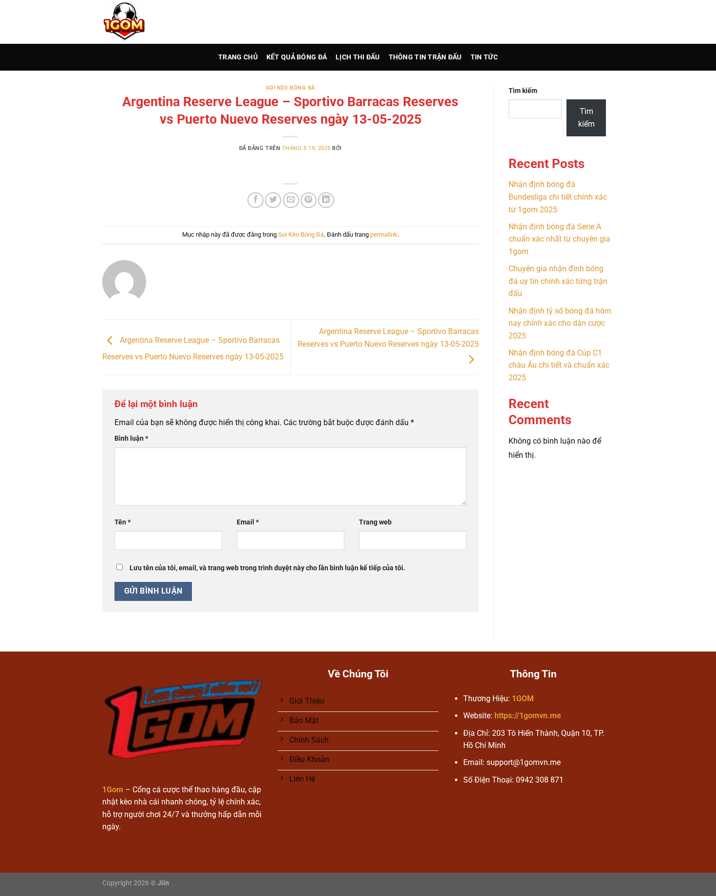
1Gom (112, 789)
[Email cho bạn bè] (291, 200)
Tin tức (484, 57)
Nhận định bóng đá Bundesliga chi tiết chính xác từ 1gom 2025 (558, 197)
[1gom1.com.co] (147, 22)
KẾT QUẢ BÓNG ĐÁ (296, 57)
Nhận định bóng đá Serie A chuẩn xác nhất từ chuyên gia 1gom (559, 239)
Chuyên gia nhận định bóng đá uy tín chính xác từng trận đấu (558, 281)
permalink (383, 234)
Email (248, 522)
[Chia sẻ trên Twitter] (273, 200)
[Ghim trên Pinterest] (309, 200)
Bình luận (131, 438)
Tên (122, 522)
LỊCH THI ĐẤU (357, 57)
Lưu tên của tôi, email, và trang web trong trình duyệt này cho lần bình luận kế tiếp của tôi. (267, 568)
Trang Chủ (238, 57)
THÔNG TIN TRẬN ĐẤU (425, 57)
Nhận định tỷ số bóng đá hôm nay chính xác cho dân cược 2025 (560, 323)
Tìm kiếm (523, 91)
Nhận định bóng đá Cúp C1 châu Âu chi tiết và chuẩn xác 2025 (559, 365)
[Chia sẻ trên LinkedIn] (326, 200)
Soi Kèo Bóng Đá (290, 88)
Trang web (375, 522)
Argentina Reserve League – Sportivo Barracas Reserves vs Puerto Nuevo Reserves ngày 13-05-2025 (388, 338)
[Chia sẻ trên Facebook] (255, 200)
